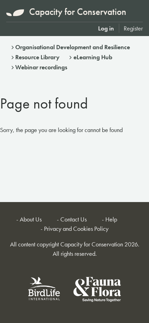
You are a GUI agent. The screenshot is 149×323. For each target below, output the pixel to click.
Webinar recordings (41, 67)
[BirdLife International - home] (44, 291)
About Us (31, 219)
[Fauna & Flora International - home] (97, 291)
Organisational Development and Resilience (72, 47)
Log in (106, 28)
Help (111, 219)
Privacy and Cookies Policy (76, 229)
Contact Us (73, 219)
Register (133, 28)
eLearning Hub (92, 57)
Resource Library (37, 57)
